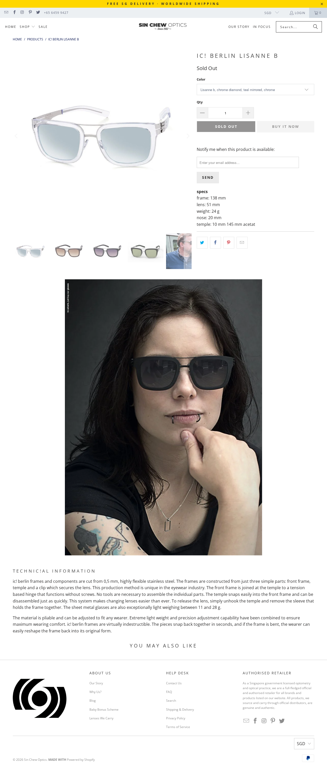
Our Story (96, 683)
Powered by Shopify (81, 759)
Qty (200, 102)
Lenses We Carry (101, 718)
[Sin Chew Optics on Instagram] (22, 12)
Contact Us (174, 683)
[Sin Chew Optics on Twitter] (38, 12)
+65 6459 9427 (56, 12)
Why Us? (95, 692)
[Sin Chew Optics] (163, 27)
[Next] (188, 136)
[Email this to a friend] (242, 243)
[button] (27, 26)
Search (171, 700)
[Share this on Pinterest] (228, 243)
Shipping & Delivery (180, 709)
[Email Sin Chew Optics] (6, 12)
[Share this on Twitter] (202, 243)
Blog (92, 700)
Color (201, 79)
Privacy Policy (175, 718)
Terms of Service (178, 727)
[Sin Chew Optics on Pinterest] (30, 12)
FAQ (169, 692)
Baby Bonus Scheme (104, 709)
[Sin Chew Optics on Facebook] (14, 12)
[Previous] (17, 136)
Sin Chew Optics (35, 759)
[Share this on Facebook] (215, 243)
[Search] (315, 26)
